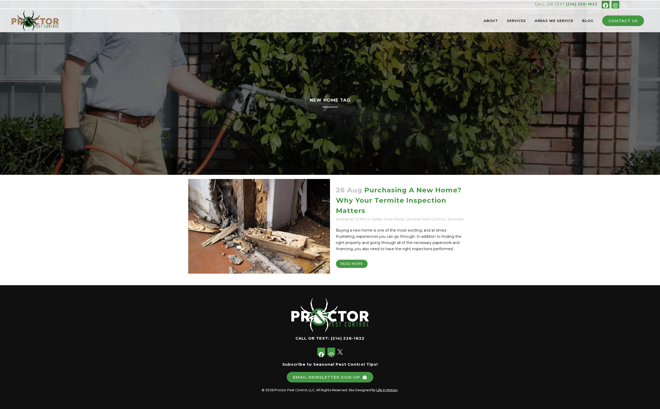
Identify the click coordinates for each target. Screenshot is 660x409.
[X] (624, 4)
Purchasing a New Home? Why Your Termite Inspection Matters (398, 200)
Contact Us (623, 20)
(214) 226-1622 (581, 4)
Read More (352, 264)
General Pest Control (425, 219)
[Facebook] (605, 5)
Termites (455, 219)
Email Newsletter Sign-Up (326, 377)
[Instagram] (615, 5)
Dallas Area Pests (388, 219)
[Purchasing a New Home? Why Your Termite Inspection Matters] (259, 226)
